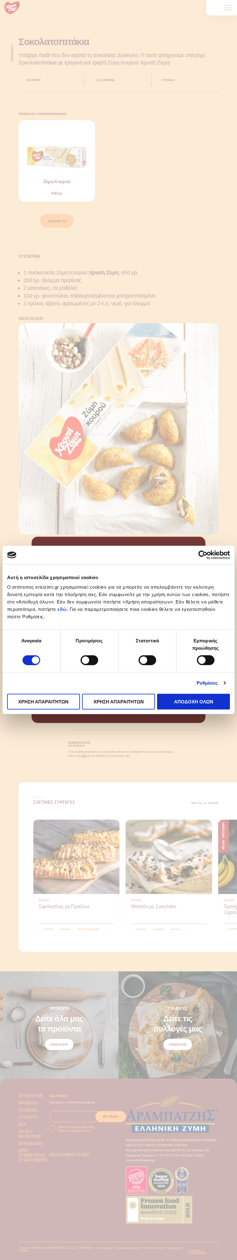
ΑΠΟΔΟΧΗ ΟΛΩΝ (193, 701)
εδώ (62, 609)
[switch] (89, 660)
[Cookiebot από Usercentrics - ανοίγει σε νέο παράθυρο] (203, 555)
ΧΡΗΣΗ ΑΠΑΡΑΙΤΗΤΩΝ (43, 701)
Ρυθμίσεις (207, 683)
